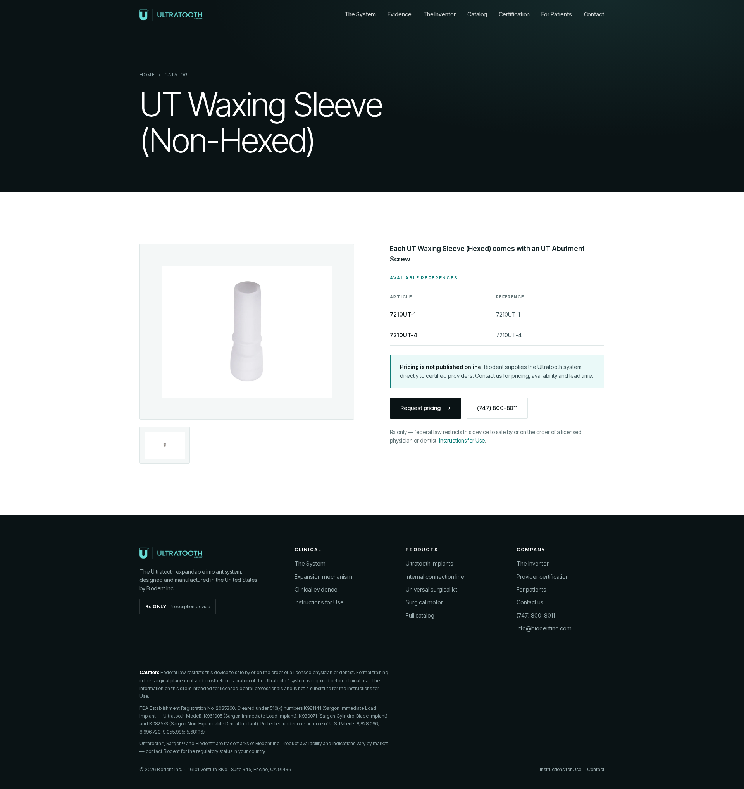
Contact (594, 14)
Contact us (530, 602)
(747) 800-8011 (497, 408)
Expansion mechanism (323, 576)
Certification (514, 14)
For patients (531, 589)
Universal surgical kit (431, 589)
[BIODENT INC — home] (171, 15)
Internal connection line (435, 576)
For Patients (556, 14)
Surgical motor (424, 602)
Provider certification (543, 576)
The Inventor (439, 14)
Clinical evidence (316, 589)
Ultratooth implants (429, 563)
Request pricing (420, 408)
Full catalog (420, 615)
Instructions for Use (462, 440)
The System (360, 14)
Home (147, 75)
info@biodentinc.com (544, 628)
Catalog (477, 14)
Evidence (399, 14)
